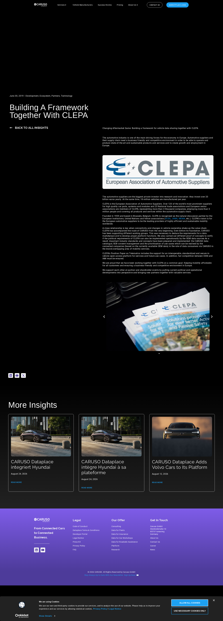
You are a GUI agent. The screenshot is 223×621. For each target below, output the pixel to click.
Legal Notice (115, 609)
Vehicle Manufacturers (83, 5)
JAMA (175, 218)
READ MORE (16, 482)
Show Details (45, 616)
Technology (67, 95)
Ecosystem (45, 95)
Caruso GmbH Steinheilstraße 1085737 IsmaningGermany (158, 530)
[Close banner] (214, 600)
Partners (55, 95)
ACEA (168, 218)
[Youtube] (17, 375)
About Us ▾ (133, 5)
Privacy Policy (100, 609)
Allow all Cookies (189, 603)
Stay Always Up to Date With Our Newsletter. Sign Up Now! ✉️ (111, 575)
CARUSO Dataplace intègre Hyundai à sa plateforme (103, 467)
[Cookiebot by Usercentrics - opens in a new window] (22, 616)
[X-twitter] (23, 375)
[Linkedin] (10, 375)
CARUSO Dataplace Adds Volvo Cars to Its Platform (179, 464)
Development (32, 95)
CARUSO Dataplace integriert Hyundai (32, 464)
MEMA (182, 218)
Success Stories (105, 5)
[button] (104, 316)
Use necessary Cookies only (190, 611)
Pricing (120, 5)
